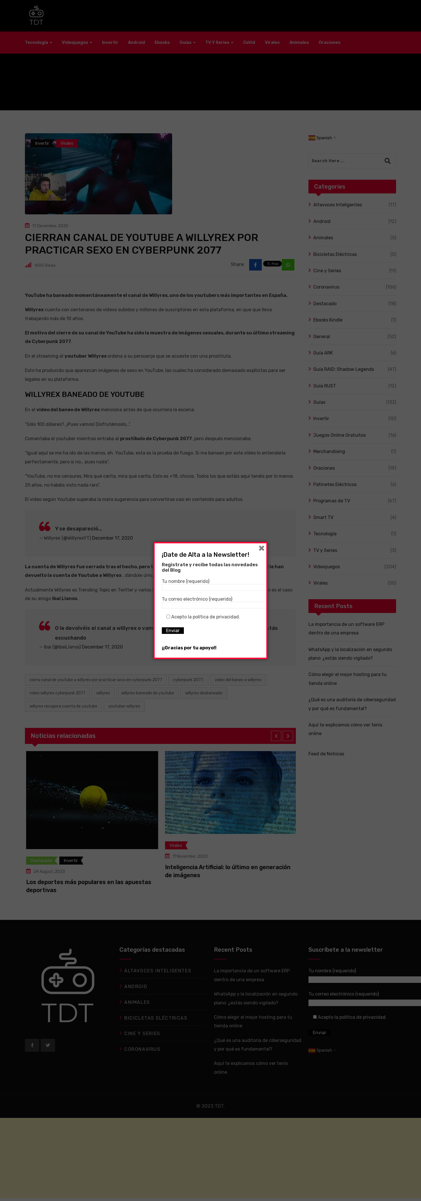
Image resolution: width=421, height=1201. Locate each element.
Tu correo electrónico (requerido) (197, 599)
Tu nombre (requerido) (185, 581)
